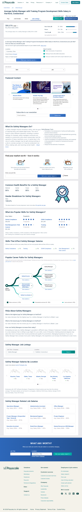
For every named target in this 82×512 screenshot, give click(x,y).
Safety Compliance (11, 219)
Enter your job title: (10, 173)
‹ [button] (9, 94)
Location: (7, 49)
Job (12, 7)
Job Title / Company (12, 349)
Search (68, 352)
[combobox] (23, 51)
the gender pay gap (41, 205)
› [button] (72, 94)
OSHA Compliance (46, 219)
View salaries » (26, 280)
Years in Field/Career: (11, 57)
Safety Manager (18, 7)
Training (43, 225)
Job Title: (12, 451)
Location (36, 349)
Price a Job (58, 18)
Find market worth (71, 18)
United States (7, 7)
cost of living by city (21, 365)
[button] (8, 18)
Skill (17, 69)
